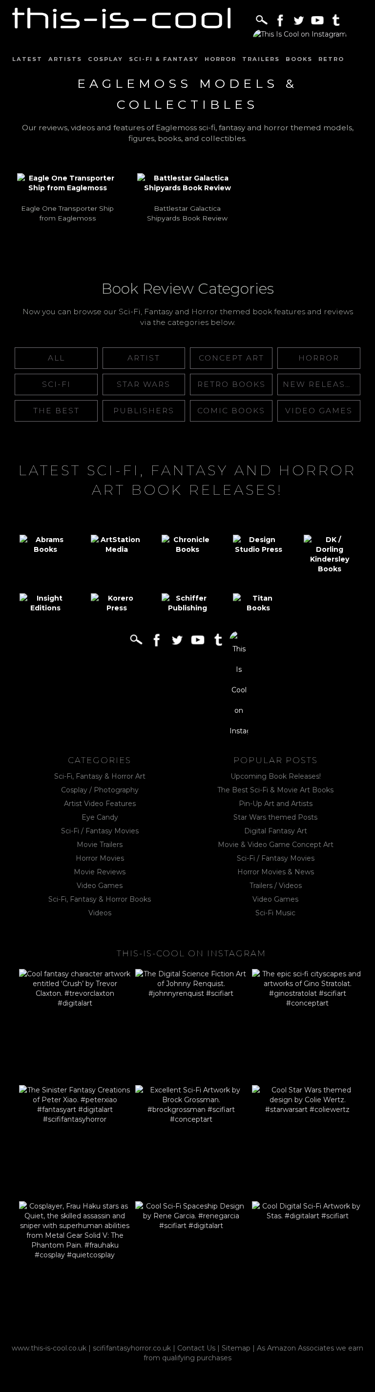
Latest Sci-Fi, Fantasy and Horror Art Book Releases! (187, 480)
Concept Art (231, 358)
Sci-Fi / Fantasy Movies (100, 831)
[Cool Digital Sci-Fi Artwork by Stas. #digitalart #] (307, 1256)
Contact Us (196, 1348)
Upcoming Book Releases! (275, 776)
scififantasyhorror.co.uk (132, 1348)
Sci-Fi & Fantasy (164, 59)
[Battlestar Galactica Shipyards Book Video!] (187, 183)
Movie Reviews (99, 871)
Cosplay (105, 59)
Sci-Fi (56, 384)
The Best (56, 410)
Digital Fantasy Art (275, 831)
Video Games (319, 410)
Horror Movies (100, 858)
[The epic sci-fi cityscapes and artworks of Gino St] (307, 1024)
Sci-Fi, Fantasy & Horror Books (99, 899)
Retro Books (231, 384)
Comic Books (231, 410)
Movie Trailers (100, 844)
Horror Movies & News (275, 871)
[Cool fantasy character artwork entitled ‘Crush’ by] (74, 1024)
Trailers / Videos (276, 885)
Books (299, 59)
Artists (65, 59)
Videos (99, 912)
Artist (143, 358)
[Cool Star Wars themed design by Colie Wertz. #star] (307, 1140)
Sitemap (236, 1348)
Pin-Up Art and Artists (275, 803)
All (56, 358)
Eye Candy (100, 817)
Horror (220, 59)
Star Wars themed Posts (275, 817)
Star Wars (143, 384)
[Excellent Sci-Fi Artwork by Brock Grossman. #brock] (191, 1140)
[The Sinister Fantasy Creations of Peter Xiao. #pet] (74, 1140)
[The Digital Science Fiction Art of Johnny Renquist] (191, 1024)
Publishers (143, 410)
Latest (27, 59)
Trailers (261, 59)
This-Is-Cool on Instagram (191, 953)
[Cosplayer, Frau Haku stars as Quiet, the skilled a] (74, 1256)
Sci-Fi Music (275, 912)
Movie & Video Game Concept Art (275, 844)
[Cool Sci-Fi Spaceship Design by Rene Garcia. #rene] (191, 1256)
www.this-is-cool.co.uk (49, 1348)
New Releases (320, 384)
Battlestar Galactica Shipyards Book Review (187, 213)
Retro (331, 59)
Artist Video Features (100, 803)
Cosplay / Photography (100, 790)
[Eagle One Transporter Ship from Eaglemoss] (67, 183)
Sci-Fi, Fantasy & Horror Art (100, 776)
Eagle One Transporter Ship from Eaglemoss (67, 213)
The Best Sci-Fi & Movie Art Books (275, 790)
